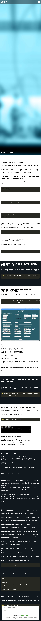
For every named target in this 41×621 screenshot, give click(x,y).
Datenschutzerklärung (18, 618)
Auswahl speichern (17, 615)
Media (7, 612)
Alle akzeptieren (24, 615)
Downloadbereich (4, 163)
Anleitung (34, 370)
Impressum (24, 618)
